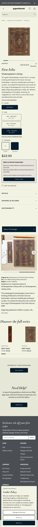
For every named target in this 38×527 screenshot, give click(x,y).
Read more (4, 313)
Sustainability (7, 475)
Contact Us (19, 405)
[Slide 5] (27, 60)
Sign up (32, 437)
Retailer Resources (27, 475)
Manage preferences (19, 512)
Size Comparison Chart (26, 458)
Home (3, 20)
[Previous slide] (4, 253)
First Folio (5, 348)
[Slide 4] (21, 60)
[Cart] (34, 9)
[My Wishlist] (29, 9)
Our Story (5, 468)
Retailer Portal (25, 472)
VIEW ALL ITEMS (19, 179)
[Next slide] (34, 253)
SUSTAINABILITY (8, 208)
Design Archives (26, 451)
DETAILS (5, 193)
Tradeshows (24, 478)
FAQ (3, 447)
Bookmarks (4, 346)
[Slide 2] (11, 60)
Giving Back (6, 478)
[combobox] (19, 229)
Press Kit (5, 472)
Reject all (19, 517)
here (3, 395)
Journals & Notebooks (14, 20)
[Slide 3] (16, 60)
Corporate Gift (25, 468)
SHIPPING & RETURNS (10, 201)
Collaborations (25, 447)
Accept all (19, 523)
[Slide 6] (32, 60)
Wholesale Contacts (27, 481)
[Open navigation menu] (3, 9)
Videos (22, 454)
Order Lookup (7, 451)
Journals (27, 20)
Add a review (19, 370)
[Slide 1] (5, 60)
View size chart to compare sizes (12, 136)
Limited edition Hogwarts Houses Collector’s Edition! (17, 3)
